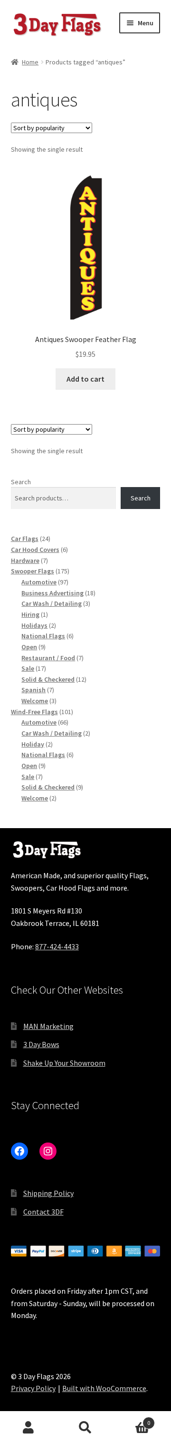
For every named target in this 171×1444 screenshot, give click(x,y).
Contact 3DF (43, 1211)
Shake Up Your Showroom (64, 1063)
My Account (28, 1428)
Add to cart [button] (85, 379)
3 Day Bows (41, 1044)
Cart (132, 1419)
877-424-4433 (57, 946)
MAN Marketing (48, 1026)
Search (21, 482)
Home (30, 62)
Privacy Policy (33, 1388)
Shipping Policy (48, 1193)
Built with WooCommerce (104, 1388)
